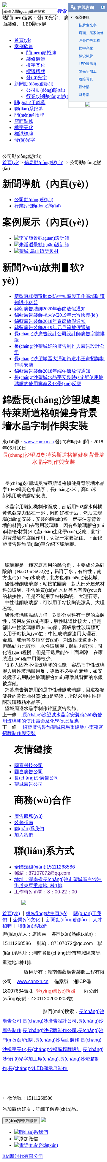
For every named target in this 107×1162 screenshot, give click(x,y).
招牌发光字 (88, 25)
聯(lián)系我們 (33, 1132)
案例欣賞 (23, 46)
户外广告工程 (89, 41)
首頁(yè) (22, 40)
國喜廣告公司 (28, 771)
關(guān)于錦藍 (29, 102)
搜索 (62, 11)
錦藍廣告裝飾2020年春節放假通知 (50, 308)
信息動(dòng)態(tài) (43, 162)
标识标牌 (86, 56)
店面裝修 (23, 121)
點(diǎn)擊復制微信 (21, 1120)
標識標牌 (35, 71)
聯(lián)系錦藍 (28, 108)
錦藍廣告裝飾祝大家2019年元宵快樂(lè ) (56, 315)
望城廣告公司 (28, 784)
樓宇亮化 (35, 65)
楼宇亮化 (86, 48)
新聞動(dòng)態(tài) (33, 83)
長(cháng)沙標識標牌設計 (54, 1049)
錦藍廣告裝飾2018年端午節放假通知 (52, 371)
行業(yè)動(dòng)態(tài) (49, 96)
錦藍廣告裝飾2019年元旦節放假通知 (52, 327)
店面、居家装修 (91, 33)
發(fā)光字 (36, 77)
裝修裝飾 (35, 58)
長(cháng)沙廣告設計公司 (50, 1020)
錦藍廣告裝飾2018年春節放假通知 (50, 321)
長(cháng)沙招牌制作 (50, 1030)
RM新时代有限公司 (22, 1156)
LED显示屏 (88, 64)
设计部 (84, 87)
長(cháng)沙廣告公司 (36, 777)
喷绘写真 (86, 79)
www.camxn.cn (39, 441)
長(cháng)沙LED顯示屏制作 (37, 1068)
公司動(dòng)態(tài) (45, 90)
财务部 (84, 95)
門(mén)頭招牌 (41, 52)
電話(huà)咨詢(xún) (38, 1145)
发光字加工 (88, 71)
